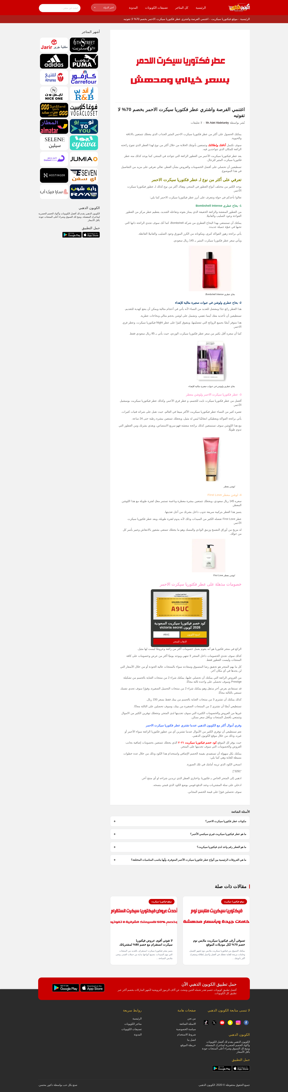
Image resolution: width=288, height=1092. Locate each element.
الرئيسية (201, 7)
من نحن (191, 1018)
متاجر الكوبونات (133, 1023)
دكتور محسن (46, 1085)
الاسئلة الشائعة (188, 1023)
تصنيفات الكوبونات (156, 7)
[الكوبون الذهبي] (239, 7)
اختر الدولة (104, 7)
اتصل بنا (191, 1039)
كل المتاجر (181, 7)
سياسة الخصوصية (186, 1029)
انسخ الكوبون (193, 634)
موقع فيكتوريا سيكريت (224, 19)
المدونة (133, 7)
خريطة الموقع (188, 1045)
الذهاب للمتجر (180, 641)
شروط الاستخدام (186, 1034)
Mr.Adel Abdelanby (217, 122)
